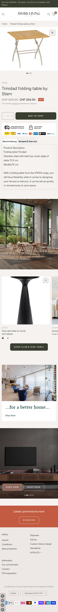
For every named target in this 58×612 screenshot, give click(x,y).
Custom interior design (41, 544)
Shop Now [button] (10, 415)
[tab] (10, 141)
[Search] (48, 14)
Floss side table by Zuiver (14, 331)
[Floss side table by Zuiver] (26, 300)
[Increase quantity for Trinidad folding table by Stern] (12, 115)
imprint (5, 540)
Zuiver (5, 328)
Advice (33, 539)
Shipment (34, 535)
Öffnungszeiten (9, 573)
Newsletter (35, 548)
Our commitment (10, 564)
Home (4, 24)
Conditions (7, 544)
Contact (6, 569)
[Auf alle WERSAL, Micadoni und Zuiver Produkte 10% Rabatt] (29, 3)
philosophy (7, 560)
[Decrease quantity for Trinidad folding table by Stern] (4, 115)
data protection (9, 548)
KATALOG (35, 552)
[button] (12, 487)
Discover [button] (29, 520)
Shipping (15, 104)
